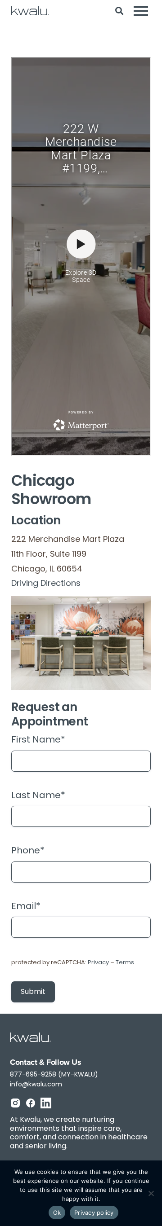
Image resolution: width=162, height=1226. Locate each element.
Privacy (98, 963)
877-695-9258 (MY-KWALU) (54, 1075)
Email (25, 906)
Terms (125, 963)
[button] (119, 11)
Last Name (38, 795)
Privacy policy (94, 1212)
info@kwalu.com (36, 1084)
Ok (57, 1212)
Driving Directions (46, 584)
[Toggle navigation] (141, 11)
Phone (28, 851)
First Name (38, 740)
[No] (150, 1193)
